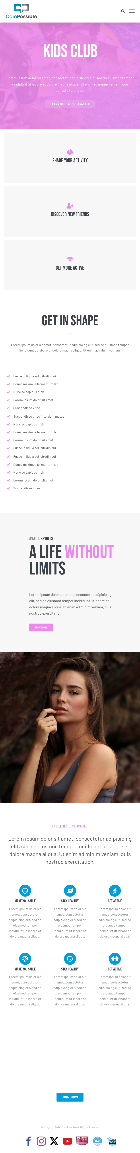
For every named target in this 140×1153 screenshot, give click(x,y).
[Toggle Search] (123, 11)
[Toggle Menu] (132, 11)
